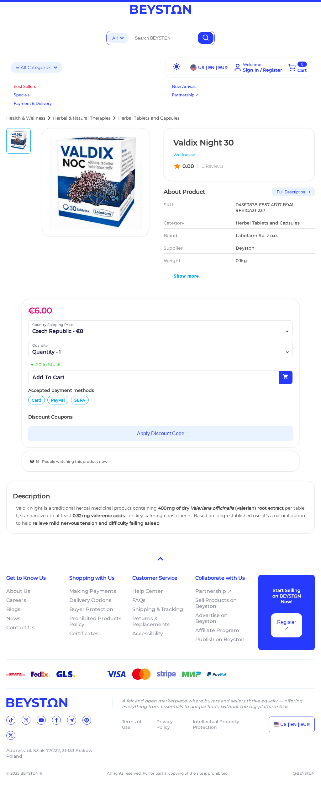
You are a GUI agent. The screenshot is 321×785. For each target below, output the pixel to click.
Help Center (147, 591)
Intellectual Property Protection (216, 724)
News (13, 618)
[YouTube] (41, 720)
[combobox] (163, 38)
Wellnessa (184, 155)
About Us (18, 591)
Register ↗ (286, 625)
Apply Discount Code (160, 433)
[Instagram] (26, 720)
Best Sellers (25, 86)
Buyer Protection (91, 609)
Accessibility (147, 633)
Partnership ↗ (185, 95)
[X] (10, 735)
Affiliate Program (217, 630)
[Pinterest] (87, 720)
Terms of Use (131, 724)
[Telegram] (71, 720)
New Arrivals (184, 86)
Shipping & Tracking (157, 609)
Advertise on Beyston (211, 618)
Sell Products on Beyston (216, 603)
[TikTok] (10, 720)
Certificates (83, 633)
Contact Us (20, 628)
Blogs (13, 609)
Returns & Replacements (151, 621)
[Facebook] (56, 720)
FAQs (138, 600)
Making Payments (92, 591)
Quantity (40, 345)
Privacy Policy (164, 724)
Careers (16, 600)
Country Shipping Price (52, 324)
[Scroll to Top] (160, 559)
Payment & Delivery (33, 103)
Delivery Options (90, 600)
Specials (21, 95)
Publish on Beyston (220, 639)
